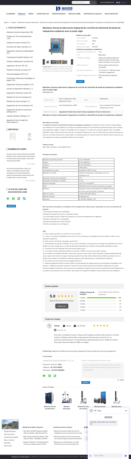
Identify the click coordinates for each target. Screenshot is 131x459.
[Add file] (90, 455)
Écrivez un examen (62, 307)
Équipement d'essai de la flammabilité (20, 51)
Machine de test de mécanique (18, 97)
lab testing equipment (108, 351)
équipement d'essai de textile (17, 93)
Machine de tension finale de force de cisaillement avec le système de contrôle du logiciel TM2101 (68, 432)
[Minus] (126, 410)
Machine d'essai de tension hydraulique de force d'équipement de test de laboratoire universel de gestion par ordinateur (100, 408)
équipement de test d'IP (15, 66)
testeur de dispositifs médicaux (18, 89)
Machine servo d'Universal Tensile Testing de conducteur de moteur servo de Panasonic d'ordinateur (117, 408)
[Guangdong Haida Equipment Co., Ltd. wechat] (20, 199)
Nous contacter (111, 14)
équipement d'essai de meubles (18, 85)
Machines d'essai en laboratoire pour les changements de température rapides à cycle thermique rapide (50, 408)
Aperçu (6, 22)
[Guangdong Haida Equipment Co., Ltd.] (65, 9)
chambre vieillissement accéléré (18, 61)
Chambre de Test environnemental (19, 36)
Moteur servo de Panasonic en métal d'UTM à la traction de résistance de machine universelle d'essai (66, 443)
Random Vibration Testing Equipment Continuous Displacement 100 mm (36, 443)
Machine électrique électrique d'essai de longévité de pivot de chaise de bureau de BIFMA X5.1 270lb (66, 408)
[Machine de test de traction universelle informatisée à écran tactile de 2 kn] (83, 397)
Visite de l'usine (74, 14)
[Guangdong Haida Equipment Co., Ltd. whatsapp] (14, 199)
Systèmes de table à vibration (17, 47)
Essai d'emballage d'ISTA (16, 74)
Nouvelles (7, 443)
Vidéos (30, 14)
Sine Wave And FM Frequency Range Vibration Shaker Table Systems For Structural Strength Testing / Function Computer (36, 432)
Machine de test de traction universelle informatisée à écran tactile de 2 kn (83, 408)
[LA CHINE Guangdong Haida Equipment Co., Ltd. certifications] (12, 136)
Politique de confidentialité (20, 457)
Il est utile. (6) (61, 330)
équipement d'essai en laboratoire (89, 351)
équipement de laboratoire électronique (65, 351)
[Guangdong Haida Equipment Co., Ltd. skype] (25, 199)
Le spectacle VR (43, 14)
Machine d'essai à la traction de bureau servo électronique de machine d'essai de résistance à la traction (68, 438)
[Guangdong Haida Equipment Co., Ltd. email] (9, 199)
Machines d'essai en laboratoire (28, 22)
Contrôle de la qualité (93, 14)
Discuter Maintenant (107, 2)
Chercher (93, 2)
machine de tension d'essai (16, 43)
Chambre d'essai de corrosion (17, 70)
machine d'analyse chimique (16, 116)
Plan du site (8, 446)
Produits (21, 14)
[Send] (126, 455)
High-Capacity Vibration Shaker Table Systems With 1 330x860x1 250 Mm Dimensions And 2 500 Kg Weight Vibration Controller (36, 438)
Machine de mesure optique (17, 101)
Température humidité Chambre (18, 57)
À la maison (10, 14)
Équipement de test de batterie (18, 106)
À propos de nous (58, 14)
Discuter (80, 81)
